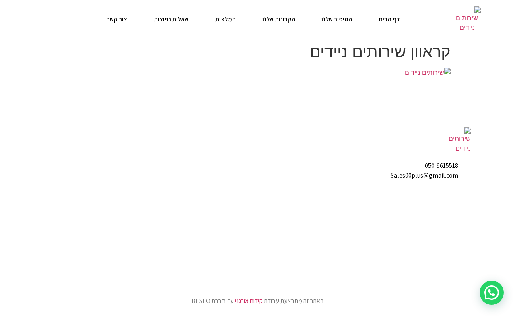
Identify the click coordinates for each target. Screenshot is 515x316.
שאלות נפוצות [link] (171, 19)
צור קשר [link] (117, 19)
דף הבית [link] (389, 19)
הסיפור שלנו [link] (336, 19)
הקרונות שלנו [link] (278, 19)
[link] (467, 19)
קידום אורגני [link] (249, 301)
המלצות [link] (225, 19)
